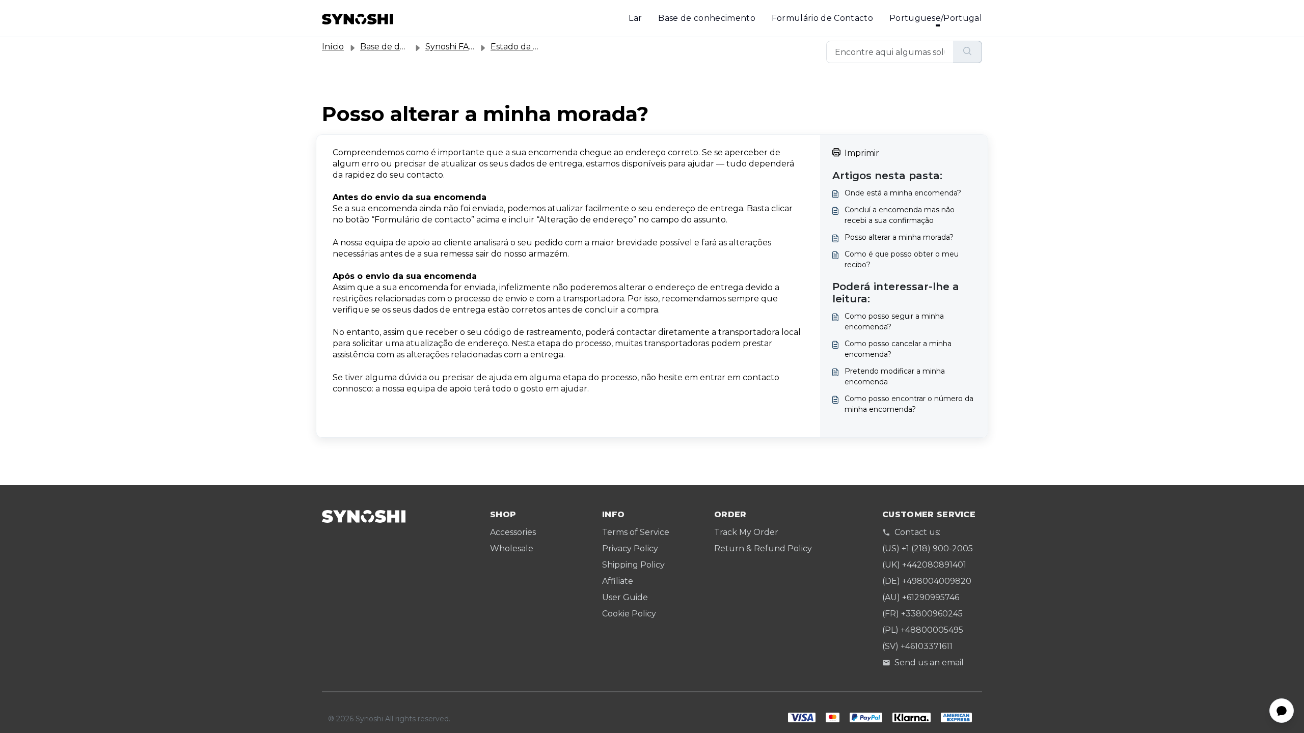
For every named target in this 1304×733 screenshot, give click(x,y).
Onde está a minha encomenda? (903, 193)
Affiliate (617, 581)
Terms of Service (635, 532)
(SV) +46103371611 (917, 646)
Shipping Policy (633, 565)
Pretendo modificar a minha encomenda (895, 376)
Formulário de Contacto (822, 18)
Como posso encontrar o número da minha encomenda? (909, 404)
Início (333, 46)
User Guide (625, 597)
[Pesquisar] (967, 52)
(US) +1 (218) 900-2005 (927, 548)
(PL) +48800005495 (922, 630)
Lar (635, 18)
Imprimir (862, 153)
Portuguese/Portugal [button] (935, 18)
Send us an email (929, 662)
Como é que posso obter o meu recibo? (902, 259)
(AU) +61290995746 (920, 597)
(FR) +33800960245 (922, 613)
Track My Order (746, 532)
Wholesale (511, 548)
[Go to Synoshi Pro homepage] (357, 18)
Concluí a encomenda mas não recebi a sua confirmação (900, 215)
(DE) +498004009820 (926, 581)
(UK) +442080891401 (924, 565)
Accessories (513, 532)
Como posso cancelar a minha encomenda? (898, 349)
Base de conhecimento (706, 18)
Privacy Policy (630, 548)
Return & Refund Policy (763, 548)
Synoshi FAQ (450, 46)
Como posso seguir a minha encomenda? (894, 321)
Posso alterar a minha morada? (899, 237)
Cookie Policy (629, 613)
